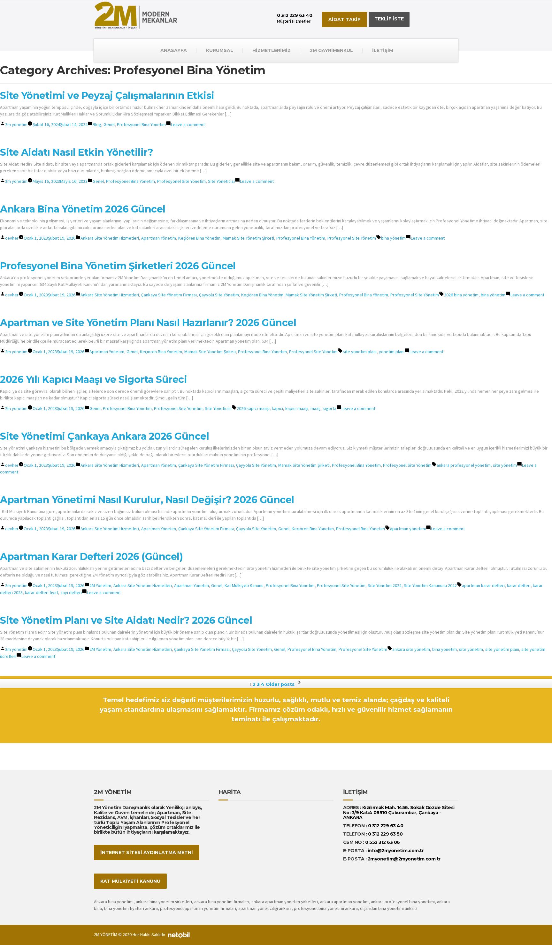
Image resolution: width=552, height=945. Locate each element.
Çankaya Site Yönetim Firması (169, 295)
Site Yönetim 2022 (385, 585)
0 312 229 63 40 (385, 826)
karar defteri (519, 585)
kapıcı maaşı (296, 408)
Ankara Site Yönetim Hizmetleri (109, 238)
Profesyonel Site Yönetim (181, 181)
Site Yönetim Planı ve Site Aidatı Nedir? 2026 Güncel (126, 620)
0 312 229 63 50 (385, 834)
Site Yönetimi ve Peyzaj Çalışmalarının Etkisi (107, 95)
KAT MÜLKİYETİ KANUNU (130, 881)
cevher (12, 238)
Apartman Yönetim (158, 238)
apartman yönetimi (408, 529)
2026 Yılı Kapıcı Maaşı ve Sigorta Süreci (93, 379)
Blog (97, 124)
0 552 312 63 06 (382, 842)
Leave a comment (188, 124)
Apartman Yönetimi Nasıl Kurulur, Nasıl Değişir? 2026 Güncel (147, 500)
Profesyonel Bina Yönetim (141, 124)
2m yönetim (16, 124)
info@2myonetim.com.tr (396, 850)
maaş (315, 408)
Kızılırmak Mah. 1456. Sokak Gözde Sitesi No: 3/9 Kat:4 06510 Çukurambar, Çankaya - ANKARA (399, 812)
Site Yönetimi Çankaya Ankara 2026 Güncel (104, 436)
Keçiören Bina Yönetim (199, 238)
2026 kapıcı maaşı (253, 408)
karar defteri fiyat (41, 592)
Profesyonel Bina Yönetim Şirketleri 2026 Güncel (118, 266)
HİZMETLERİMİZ (271, 50)
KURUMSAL (219, 50)
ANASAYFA (173, 50)
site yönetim (505, 465)
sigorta (329, 408)
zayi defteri (71, 592)
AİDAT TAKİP (344, 19)
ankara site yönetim (411, 649)
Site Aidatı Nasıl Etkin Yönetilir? (76, 152)
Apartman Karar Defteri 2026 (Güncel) (91, 556)
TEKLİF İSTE (389, 19)
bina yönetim (393, 238)
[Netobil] (178, 934)
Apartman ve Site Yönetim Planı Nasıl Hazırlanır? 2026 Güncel (148, 323)
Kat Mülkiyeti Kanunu (244, 585)
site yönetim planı (360, 351)
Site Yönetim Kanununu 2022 (430, 585)
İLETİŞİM (382, 50)
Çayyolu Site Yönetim (219, 295)
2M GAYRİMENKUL (331, 50)
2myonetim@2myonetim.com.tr (404, 859)
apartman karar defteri (483, 585)
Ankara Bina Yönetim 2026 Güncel (82, 209)
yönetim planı (391, 351)
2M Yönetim (100, 585)
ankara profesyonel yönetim (464, 465)
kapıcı (277, 408)
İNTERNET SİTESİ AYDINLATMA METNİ (146, 852)
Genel (109, 124)
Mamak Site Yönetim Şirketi (248, 238)
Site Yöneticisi (221, 181)
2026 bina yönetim (461, 295)
